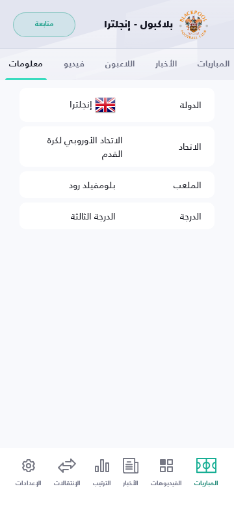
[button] (29, 473)
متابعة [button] (44, 24)
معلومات (26, 64)
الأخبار (166, 64)
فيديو (74, 64)
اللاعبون (120, 64)
